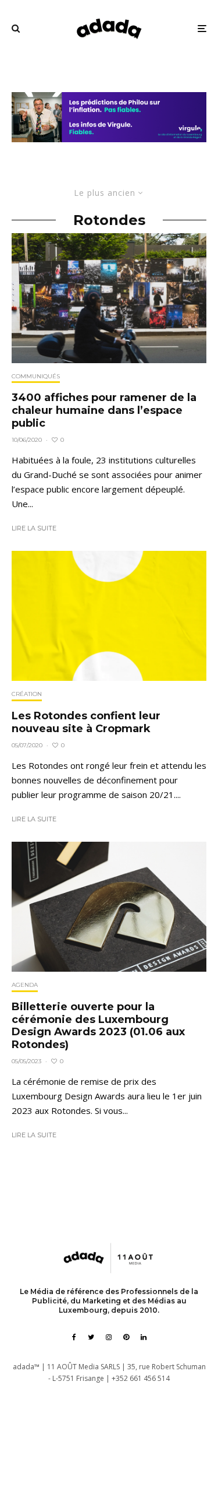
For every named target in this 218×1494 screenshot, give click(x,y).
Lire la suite (34, 528)
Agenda (25, 985)
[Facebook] (74, 1337)
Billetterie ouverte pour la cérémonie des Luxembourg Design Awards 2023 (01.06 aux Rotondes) (98, 1026)
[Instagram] (108, 1337)
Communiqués (36, 376)
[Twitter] (91, 1337)
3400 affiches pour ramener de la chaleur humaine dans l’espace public (104, 410)
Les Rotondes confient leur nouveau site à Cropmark (86, 722)
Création (27, 694)
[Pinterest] (126, 1337)
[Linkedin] (143, 1337)
